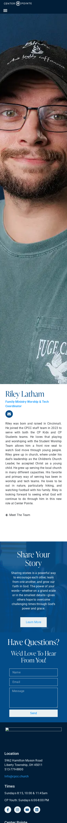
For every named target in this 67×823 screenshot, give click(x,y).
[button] (5, 10)
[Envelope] (9, 414)
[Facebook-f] (7, 809)
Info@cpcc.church (16, 776)
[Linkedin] (37, 809)
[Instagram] (17, 809)
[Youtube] (27, 809)
